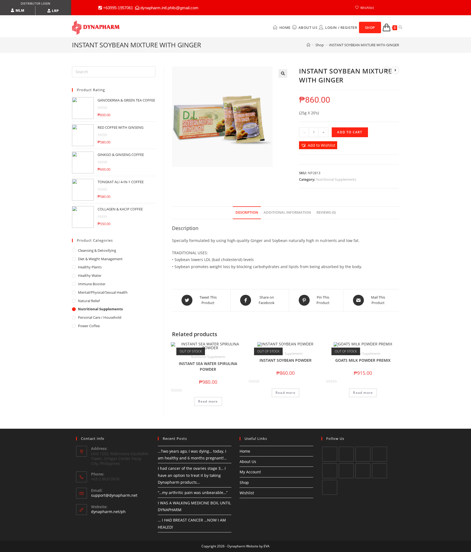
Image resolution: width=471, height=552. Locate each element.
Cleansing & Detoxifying (97, 250)
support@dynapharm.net (114, 495)
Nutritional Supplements (336, 179)
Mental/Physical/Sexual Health (103, 292)
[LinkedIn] (329, 470)
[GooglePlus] (379, 454)
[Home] (308, 44)
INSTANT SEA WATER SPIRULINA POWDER (208, 366)
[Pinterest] (346, 470)
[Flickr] (329, 487)
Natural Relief (89, 300)
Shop (244, 482)
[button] (17, 10)
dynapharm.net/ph (108, 511)
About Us (248, 461)
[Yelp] (362, 470)
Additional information (287, 212)
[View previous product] (387, 70)
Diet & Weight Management (100, 258)
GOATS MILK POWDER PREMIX (363, 360)
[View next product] (395, 70)
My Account (250, 471)
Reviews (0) (326, 212)
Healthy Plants (90, 267)
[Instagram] (362, 454)
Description (246, 212)
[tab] (247, 213)
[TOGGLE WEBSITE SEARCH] (400, 27)
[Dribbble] (379, 470)
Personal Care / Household (99, 317)
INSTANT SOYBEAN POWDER (285, 360)
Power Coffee (89, 325)
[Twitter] (329, 454)
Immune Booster (91, 283)
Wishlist (247, 492)
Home (245, 451)
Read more (208, 401)
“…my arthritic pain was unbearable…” (193, 492)
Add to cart (349, 132)
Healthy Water (89, 275)
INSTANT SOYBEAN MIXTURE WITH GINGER (364, 44)
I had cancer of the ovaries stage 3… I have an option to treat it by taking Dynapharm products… (192, 475)
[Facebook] (346, 454)
